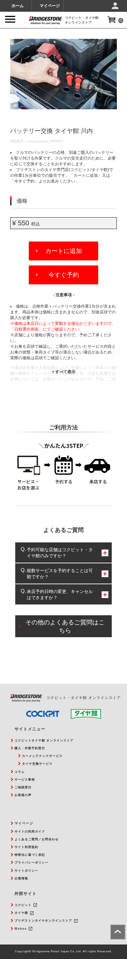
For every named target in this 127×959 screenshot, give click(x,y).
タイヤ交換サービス (37, 763)
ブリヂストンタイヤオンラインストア (43, 920)
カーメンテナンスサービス (42, 756)
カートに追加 (63, 251)
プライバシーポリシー (31, 862)
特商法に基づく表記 (30, 854)
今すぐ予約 (63, 275)
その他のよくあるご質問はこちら (65, 626)
